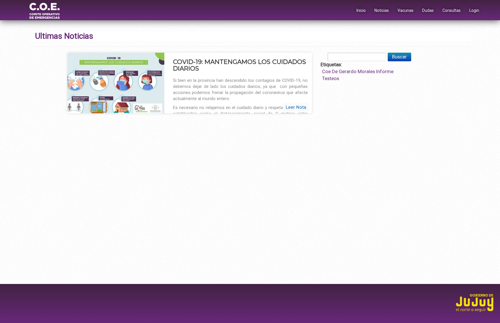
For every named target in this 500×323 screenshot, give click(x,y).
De (335, 71)
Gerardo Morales (357, 71)
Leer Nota (296, 107)
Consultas (451, 10)
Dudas (428, 10)
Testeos (330, 78)
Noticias (381, 10)
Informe (385, 71)
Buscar (399, 57)
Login (474, 10)
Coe (326, 71)
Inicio (361, 10)
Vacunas (405, 10)
